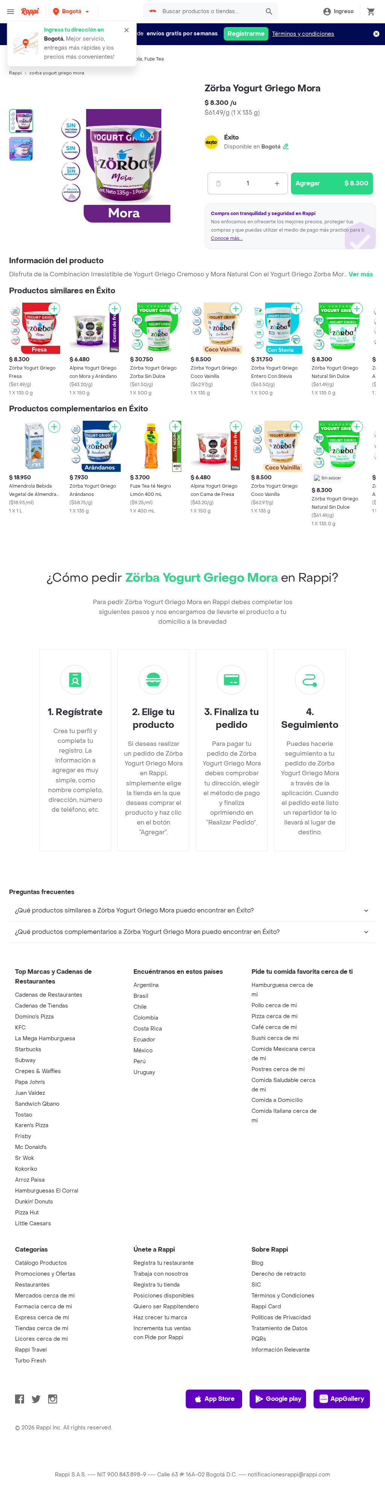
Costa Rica (147, 1028)
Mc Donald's (31, 1147)
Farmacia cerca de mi (43, 1306)
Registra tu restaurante (163, 1263)
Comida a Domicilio (277, 1100)
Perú (139, 1061)
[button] (72, 11)
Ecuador (144, 1039)
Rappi (15, 73)
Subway (25, 1060)
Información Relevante (281, 1349)
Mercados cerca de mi (45, 1295)
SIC (256, 1284)
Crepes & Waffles (38, 1071)
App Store (220, 1399)
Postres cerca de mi (278, 1069)
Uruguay (144, 1072)
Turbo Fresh (30, 1360)
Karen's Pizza (32, 1125)
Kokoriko (26, 1169)
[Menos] (218, 183)
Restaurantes (32, 1284)
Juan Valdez (30, 1093)
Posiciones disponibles (163, 1295)
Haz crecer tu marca (160, 1317)
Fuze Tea (154, 59)
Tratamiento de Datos (280, 1328)
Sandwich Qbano (37, 1104)
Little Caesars (33, 1223)
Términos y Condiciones (283, 1295)
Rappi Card (266, 1306)
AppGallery (347, 1399)
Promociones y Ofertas (45, 1274)
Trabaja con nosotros (160, 1274)
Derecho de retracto (279, 1274)
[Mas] (277, 183)
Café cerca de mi (274, 1027)
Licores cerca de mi (41, 1339)
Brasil (140, 996)
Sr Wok (24, 1158)
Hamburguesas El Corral (46, 1190)
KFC (20, 1027)
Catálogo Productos (41, 1263)
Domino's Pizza (34, 1016)
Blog (257, 1263)
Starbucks (28, 1049)
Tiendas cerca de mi (41, 1328)
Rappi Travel (31, 1349)
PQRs (259, 1339)
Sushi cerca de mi (275, 1038)
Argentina (146, 985)
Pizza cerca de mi (275, 1016)
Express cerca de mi (42, 1317)
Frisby (23, 1136)
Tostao (23, 1115)
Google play (283, 1399)
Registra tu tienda (156, 1284)
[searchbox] (209, 12)
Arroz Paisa (30, 1180)
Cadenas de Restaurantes (48, 995)
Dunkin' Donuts (34, 1201)
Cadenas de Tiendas (41, 1005)
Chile (140, 1007)
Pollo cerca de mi (274, 1005)
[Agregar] (54, 309)
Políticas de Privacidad (281, 1317)
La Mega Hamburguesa (45, 1038)
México (143, 1050)
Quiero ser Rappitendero (166, 1306)
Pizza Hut (27, 1212)
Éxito (231, 137)
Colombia (145, 1018)
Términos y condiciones (303, 34)
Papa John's (30, 1082)
